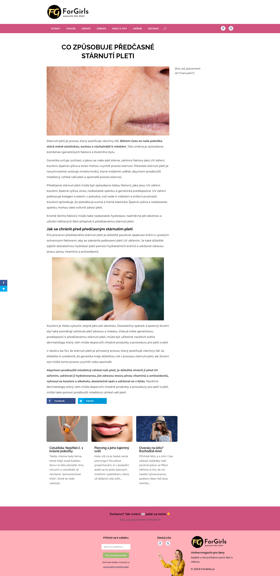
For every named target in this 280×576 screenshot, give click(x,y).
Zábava (101, 28)
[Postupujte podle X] (231, 28)
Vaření (137, 28)
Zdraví (86, 28)
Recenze (153, 28)
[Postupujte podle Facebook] (223, 28)
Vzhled (71, 28)
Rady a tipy (119, 28)
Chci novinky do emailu (116, 555)
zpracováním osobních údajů (116, 566)
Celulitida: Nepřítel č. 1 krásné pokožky (66, 449)
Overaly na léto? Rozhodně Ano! (151, 449)
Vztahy (55, 28)
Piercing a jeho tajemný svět (111, 449)
